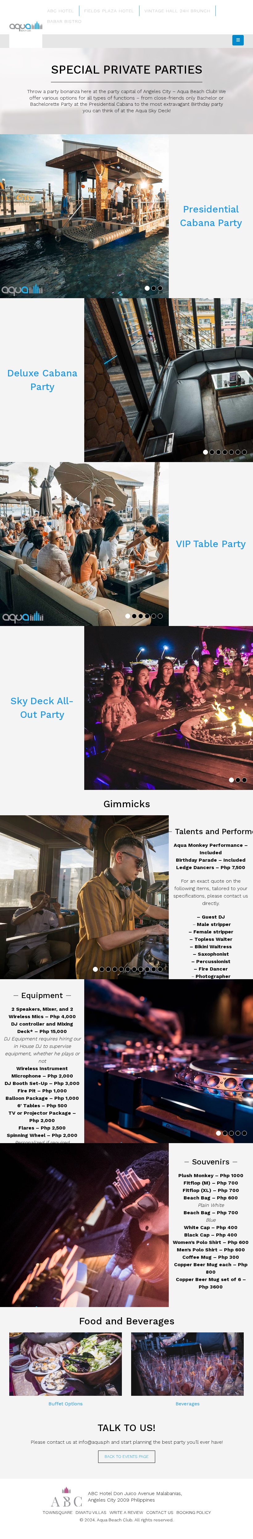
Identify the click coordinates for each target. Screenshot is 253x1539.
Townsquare (58, 1512)
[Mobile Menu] (238, 40)
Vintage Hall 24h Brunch (177, 10)
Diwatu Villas (91, 1512)
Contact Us (159, 1512)
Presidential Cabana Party (211, 216)
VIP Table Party (211, 544)
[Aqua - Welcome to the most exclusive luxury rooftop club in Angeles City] (25, 26)
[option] (84, 216)
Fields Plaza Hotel (109, 10)
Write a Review (126, 1512)
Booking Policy (193, 1512)
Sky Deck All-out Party (42, 707)
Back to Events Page (127, 1456)
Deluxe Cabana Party (42, 379)
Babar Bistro (64, 21)
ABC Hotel (60, 10)
